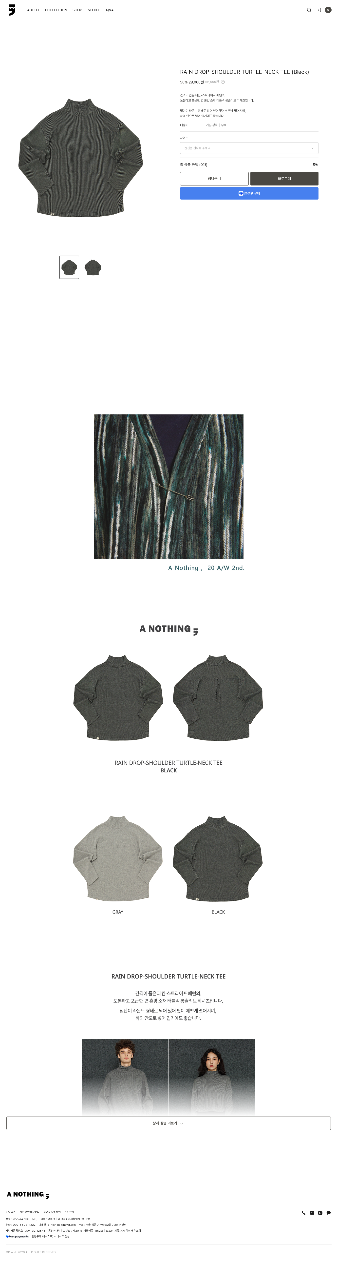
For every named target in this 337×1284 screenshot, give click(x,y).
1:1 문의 (69, 1212)
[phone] (304, 1213)
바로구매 (284, 178)
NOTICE (94, 9)
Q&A (110, 9)
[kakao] (329, 1213)
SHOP (77, 9)
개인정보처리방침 (29, 1212)
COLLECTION (56, 9)
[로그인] (318, 10)
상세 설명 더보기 (165, 1123)
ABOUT (33, 9)
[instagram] (320, 1213)
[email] (312, 1213)
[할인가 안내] (223, 82)
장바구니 (214, 178)
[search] (309, 10)
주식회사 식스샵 (132, 1230)
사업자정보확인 (52, 1212)
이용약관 (11, 1212)
